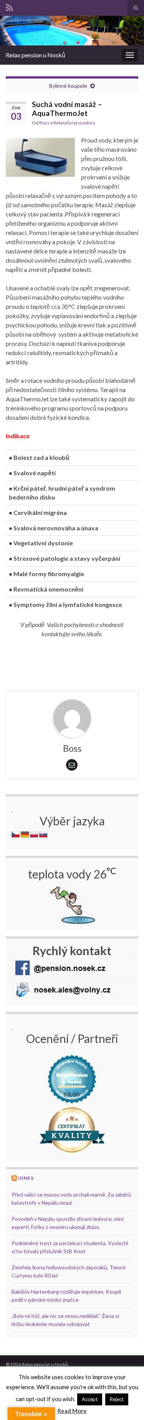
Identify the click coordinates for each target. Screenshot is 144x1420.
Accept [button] (90, 1399)
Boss (44, 123)
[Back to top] (126, 1402)
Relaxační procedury (74, 123)
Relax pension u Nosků (35, 55)
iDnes (26, 1178)
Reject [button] (117, 1399)
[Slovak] (43, 834)
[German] (25, 834)
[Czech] (16, 834)
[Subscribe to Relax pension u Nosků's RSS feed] (9, 6)
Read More (72, 1410)
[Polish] (34, 834)
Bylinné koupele (68, 85)
